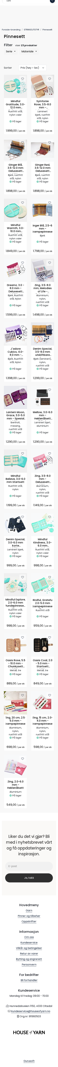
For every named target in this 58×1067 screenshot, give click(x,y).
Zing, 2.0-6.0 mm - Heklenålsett (15, 785)
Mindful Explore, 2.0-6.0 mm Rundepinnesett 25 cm (15, 603)
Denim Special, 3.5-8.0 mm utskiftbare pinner (42, 352)
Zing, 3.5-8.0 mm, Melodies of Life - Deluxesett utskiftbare (43, 289)
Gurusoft (29, 1061)
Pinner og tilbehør (29, 916)
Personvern (29, 964)
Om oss (29, 937)
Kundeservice (29, 942)
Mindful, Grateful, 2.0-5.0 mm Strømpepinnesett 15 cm (43, 604)
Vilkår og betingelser (29, 948)
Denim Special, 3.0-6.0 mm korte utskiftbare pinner (15, 543)
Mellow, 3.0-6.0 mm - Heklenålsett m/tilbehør (42, 416)
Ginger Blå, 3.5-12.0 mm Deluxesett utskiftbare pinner (15, 168)
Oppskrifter (29, 921)
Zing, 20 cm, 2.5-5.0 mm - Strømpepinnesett (16, 721)
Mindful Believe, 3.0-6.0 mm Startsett (15, 479)
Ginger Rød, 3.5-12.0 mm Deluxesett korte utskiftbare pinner (42, 168)
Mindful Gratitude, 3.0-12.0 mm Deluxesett (15, 105)
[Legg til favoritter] (22, 79)
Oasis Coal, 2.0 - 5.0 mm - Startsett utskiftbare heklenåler (42, 664)
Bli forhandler (29, 980)
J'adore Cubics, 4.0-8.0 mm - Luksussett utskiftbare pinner (16, 352)
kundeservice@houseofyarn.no (30, 1011)
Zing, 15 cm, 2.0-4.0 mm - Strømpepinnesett (43, 721)
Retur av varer (29, 953)
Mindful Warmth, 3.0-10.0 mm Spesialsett (15, 229)
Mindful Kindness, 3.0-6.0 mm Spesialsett (42, 543)
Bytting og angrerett (29, 959)
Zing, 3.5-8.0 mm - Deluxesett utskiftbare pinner (43, 479)
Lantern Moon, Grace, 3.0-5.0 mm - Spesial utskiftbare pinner (15, 416)
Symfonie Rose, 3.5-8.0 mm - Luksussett (42, 105)
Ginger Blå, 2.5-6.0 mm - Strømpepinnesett (43, 229)
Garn (29, 910)
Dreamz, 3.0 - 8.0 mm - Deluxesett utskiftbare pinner (15, 289)
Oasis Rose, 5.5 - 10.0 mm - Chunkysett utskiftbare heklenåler (15, 664)
